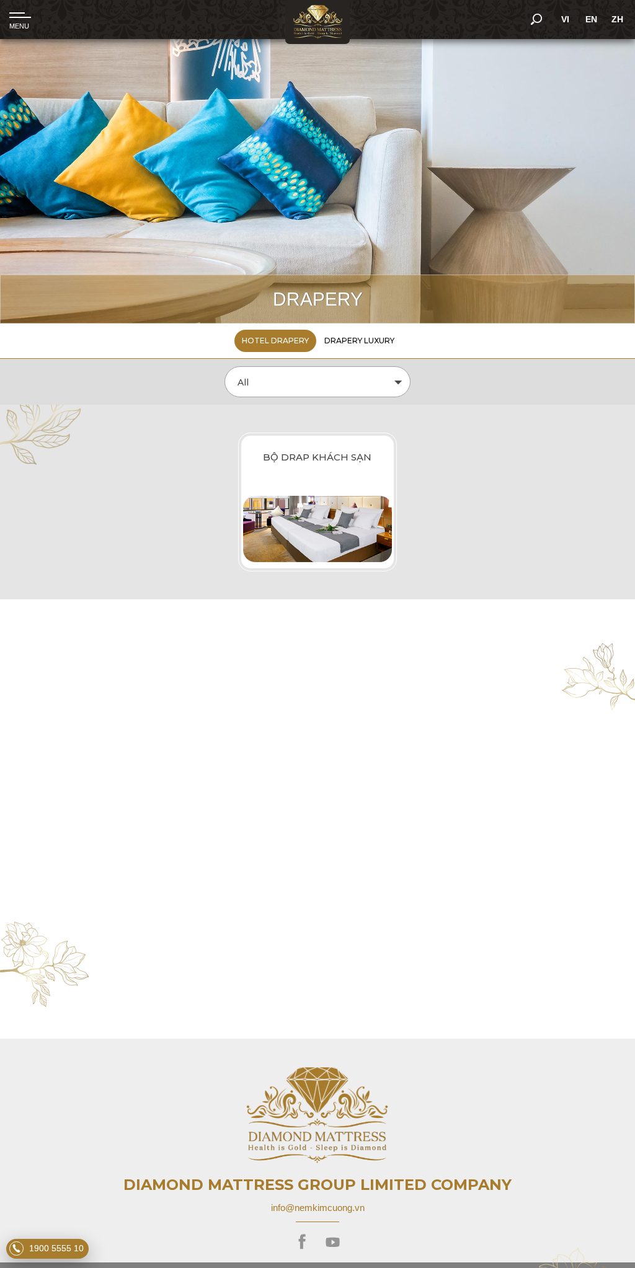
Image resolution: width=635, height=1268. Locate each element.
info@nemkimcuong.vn (318, 1207)
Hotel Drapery (275, 340)
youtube (333, 1242)
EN (591, 19)
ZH (617, 19)
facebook (302, 1242)
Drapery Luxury (359, 340)
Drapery (318, 299)
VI (565, 19)
